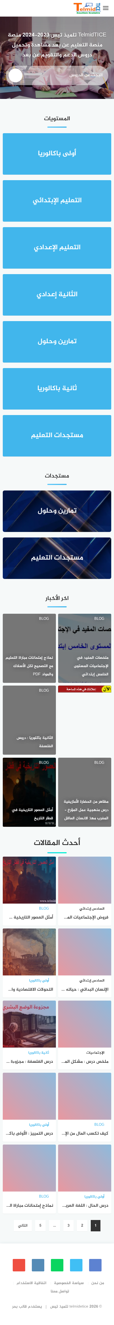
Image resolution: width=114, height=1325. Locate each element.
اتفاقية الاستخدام (31, 1283)
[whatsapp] (57, 1265)
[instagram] (38, 1265)
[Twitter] (76, 1265)
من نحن (97, 1283)
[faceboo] (95, 1265)
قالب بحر (19, 1306)
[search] (15, 75)
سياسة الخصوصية (69, 1283)
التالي (23, 1225)
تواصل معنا (60, 1291)
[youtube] (19, 1265)
